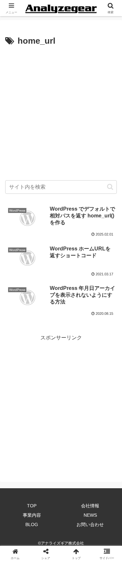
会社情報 (90, 505)
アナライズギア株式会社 (62, 543)
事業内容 (32, 515)
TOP (31, 505)
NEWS (90, 515)
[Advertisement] (61, 112)
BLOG (31, 524)
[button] (110, 187)
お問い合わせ (90, 524)
